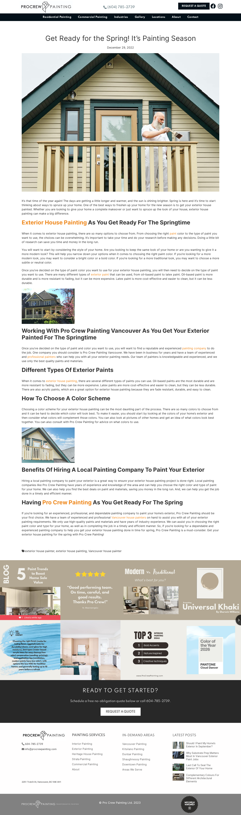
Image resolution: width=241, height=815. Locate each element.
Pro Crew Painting (67, 502)
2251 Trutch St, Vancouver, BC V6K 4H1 (41, 782)
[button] (119, 7)
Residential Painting (57, 17)
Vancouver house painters (129, 517)
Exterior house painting (54, 222)
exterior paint (100, 274)
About (176, 17)
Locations (158, 17)
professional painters (42, 356)
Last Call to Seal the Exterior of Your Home (199, 767)
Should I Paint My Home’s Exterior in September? (200, 745)
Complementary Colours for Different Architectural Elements (202, 778)
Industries (121, 17)
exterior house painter (39, 551)
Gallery (140, 17)
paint (173, 233)
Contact (192, 17)
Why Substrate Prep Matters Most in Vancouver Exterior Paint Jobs (202, 756)
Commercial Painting (92, 17)
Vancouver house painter (105, 551)
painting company (194, 348)
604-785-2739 (158, 701)
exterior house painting (61, 381)
